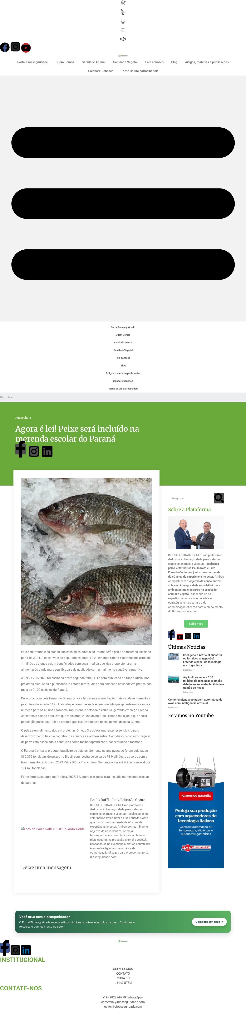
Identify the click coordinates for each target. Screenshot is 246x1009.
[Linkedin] (47, 451)
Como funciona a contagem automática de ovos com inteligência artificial (195, 701)
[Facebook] (5, 47)
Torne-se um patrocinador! (139, 71)
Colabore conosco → (209, 921)
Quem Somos (65, 62)
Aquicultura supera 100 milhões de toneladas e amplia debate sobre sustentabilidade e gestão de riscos (203, 682)
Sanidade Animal (94, 62)
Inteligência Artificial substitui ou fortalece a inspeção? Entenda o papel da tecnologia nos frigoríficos (202, 660)
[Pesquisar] (219, 498)
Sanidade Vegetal (125, 62)
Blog (174, 62)
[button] (123, 198)
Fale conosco (154, 62)
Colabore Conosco (100, 71)
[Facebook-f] (20, 449)
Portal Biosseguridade (32, 62)
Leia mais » (188, 670)
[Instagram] (15, 46)
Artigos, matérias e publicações (207, 62)
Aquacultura (23, 417)
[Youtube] (26, 48)
